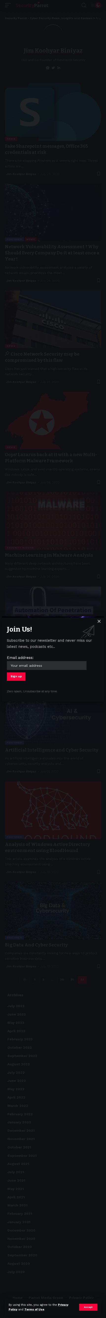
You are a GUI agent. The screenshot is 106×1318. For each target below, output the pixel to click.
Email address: (20, 657)
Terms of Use (34, 1309)
